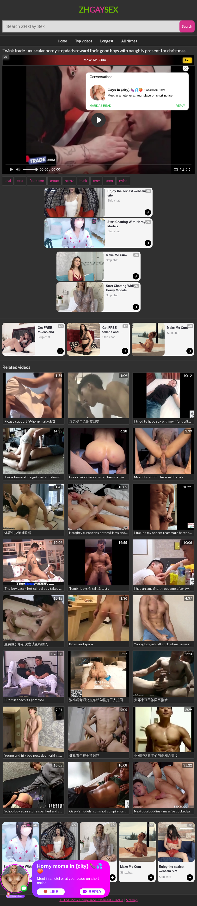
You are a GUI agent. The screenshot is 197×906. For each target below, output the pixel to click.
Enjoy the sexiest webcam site (127, 193)
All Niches (129, 41)
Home (62, 41)
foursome (37, 180)
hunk (83, 180)
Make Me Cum (95, 60)
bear (20, 180)
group (54, 180)
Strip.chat (113, 200)
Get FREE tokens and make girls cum (49, 330)
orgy (96, 180)
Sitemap (132, 900)
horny (69, 180)
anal (8, 180)
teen (109, 180)
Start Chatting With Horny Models (126, 224)
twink (123, 180)
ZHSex (98, 9)
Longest (106, 41)
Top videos (83, 41)
